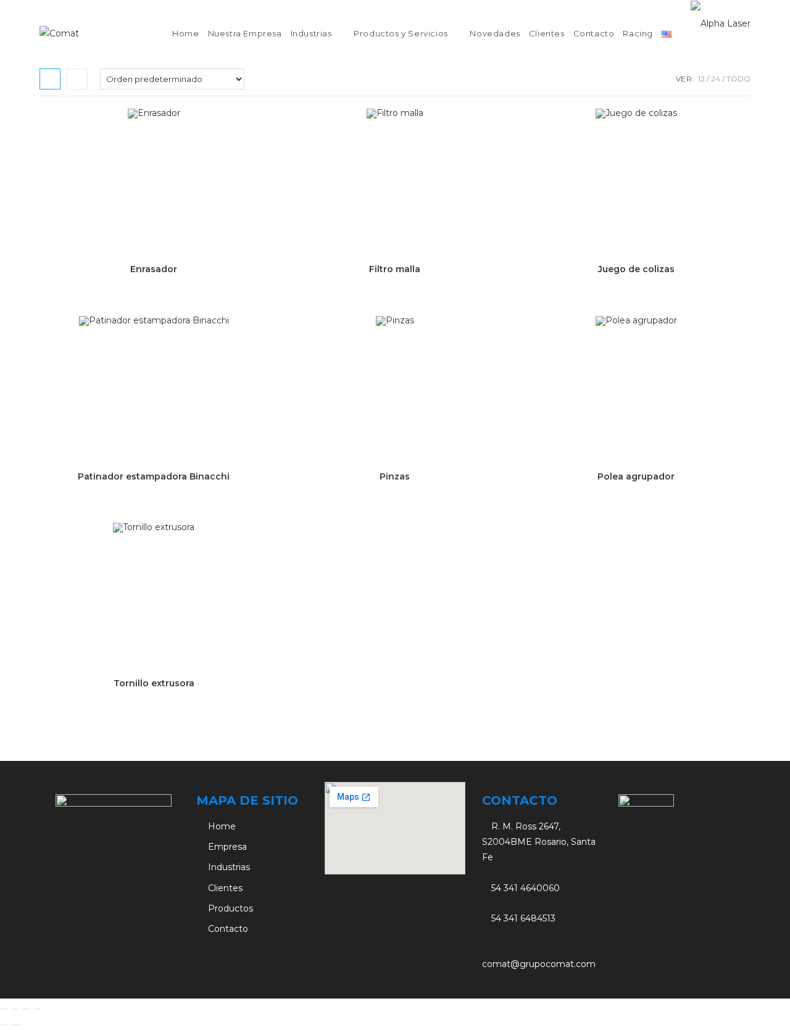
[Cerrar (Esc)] (37, 1009)
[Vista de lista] (77, 79)
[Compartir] (26, 1009)
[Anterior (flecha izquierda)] (4, 1025)
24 (715, 78)
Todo (738, 78)
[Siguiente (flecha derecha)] (15, 1025)
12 (701, 78)
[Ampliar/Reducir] (4, 1009)
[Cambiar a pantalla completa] (15, 1009)
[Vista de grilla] (50, 79)
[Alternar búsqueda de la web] (683, 33)
